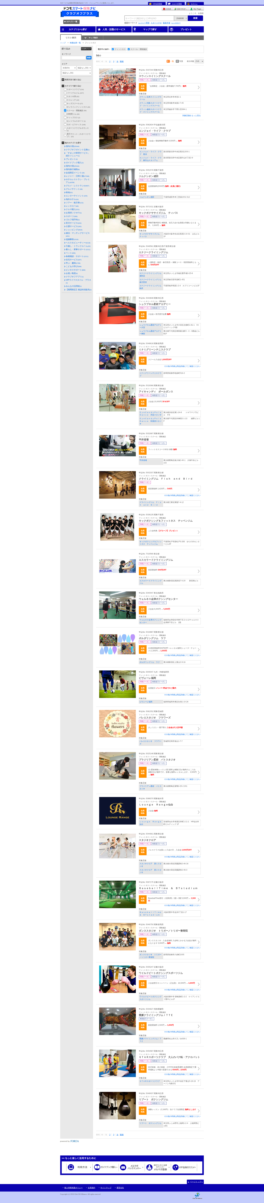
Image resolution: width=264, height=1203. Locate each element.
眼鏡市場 (166, 23)
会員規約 (91, 1188)
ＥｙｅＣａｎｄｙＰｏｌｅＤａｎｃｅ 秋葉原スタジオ (150, 421)
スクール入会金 (160, 359)
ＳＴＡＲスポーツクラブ (149, 1081)
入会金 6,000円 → (159, 609)
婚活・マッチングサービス (78, 234)
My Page (196, 9)
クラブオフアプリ (75, 276)
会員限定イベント (75, 173)
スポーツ (71, 216)
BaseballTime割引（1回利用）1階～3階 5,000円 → (172, 899)
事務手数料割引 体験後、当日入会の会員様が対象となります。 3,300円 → (172, 224)
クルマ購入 (72, 209)
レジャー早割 (143, 23)
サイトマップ (105, 1188)
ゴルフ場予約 (73, 219)
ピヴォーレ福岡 (145, 702)
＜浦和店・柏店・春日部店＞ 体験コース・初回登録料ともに (172, 263)
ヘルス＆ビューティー (78, 243)
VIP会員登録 (157, 4)
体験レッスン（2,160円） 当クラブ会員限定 (172, 1109)
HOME (167, 9)
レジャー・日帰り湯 (77, 176)
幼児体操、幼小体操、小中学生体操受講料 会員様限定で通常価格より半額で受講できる (172, 1068)
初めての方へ (180, 9)
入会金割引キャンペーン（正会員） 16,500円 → (171, 983)
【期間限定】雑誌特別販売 (79, 289)
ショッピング (74, 230)
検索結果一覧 (75, 43)
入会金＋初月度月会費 (159, 314)
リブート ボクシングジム (150, 1123)
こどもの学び (73, 266)
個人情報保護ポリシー (73, 1188)
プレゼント (72, 159)
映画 (69, 192)
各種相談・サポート (77, 256)
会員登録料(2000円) (165, 186)
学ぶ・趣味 (73, 263)
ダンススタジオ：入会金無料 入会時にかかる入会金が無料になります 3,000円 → (172, 941)
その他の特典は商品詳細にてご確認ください (182, 366)
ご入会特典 (163, 531)
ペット (70, 253)
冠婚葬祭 (72, 239)
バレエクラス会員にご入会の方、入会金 (170, 850)
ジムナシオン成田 (146, 197)
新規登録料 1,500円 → (161, 1025)
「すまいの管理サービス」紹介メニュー (78, 154)
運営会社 (120, 1188)
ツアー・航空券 (74, 202)
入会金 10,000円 (159, 401)
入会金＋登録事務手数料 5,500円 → (165, 141)
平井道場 (143, 460)
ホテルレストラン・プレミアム (78, 180)
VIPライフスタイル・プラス (78, 281)
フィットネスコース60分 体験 (162, 449)
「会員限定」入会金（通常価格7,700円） (167, 86)
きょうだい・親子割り (165, 727)
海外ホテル (72, 199)
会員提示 (162, 688)
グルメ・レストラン (77, 186)
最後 (122, 61)
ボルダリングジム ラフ (149, 662)
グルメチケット (74, 189)
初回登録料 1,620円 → (160, 489)
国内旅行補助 (73, 169)
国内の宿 (72, 146)
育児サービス (73, 223)
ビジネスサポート (75, 270)
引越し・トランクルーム (78, 246)
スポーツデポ (156, 23)
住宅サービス (73, 259)
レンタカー (176, 23)
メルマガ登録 (177, 4)
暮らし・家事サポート (78, 249)
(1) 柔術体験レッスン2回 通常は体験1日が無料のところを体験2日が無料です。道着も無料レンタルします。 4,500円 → (172, 772)
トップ (63, 43)
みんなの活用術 (74, 286)
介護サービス (73, 226)
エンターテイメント (76, 196)
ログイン (194, 4)
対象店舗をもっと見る (191, 115)
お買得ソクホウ (74, 213)
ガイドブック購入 (75, 162)
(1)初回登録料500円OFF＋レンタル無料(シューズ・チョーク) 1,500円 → (172, 649)
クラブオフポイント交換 (78, 149)
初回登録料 (157, 570)
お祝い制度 (72, 273)
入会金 (153, 811)
